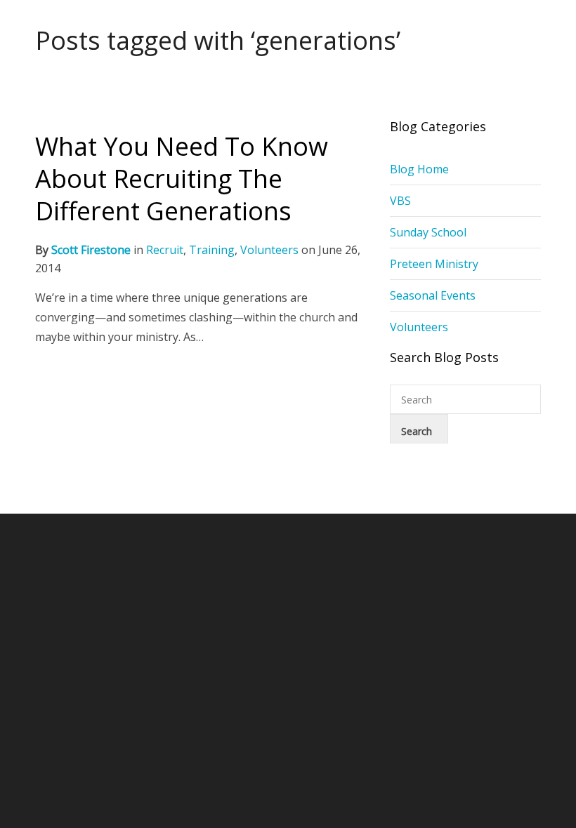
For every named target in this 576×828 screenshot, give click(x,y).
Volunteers (269, 250)
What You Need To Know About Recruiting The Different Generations (181, 178)
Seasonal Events (433, 295)
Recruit (164, 250)
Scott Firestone (91, 250)
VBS (400, 200)
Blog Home (419, 169)
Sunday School (428, 232)
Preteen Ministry (434, 264)
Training (212, 250)
